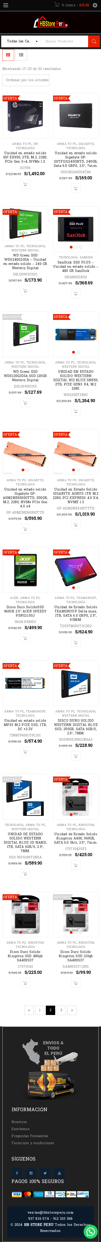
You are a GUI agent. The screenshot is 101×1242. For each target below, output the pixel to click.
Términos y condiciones (33, 1143)
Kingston (86, 825)
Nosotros (19, 1122)
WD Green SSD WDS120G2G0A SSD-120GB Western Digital (25, 376)
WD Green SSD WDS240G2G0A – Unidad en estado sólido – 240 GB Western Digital (25, 262)
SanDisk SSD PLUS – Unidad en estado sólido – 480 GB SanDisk (75, 267)
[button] (91, 1232)
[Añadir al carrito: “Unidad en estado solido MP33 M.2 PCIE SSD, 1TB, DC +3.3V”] (25, 751)
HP (36, 144)
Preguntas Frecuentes (30, 1136)
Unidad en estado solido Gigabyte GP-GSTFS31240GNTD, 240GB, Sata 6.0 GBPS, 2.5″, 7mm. (76, 159)
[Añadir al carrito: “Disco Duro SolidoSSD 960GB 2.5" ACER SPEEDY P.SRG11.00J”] (25, 638)
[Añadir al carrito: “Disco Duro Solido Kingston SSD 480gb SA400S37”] (25, 982)
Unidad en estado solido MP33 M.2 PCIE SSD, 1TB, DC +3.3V (25, 725)
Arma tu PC (22, 144)
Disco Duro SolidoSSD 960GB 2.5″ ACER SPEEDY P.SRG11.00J (25, 611)
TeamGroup (86, 598)
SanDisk (86, 257)
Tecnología (25, 148)
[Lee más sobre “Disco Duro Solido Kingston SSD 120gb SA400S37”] (76, 982)
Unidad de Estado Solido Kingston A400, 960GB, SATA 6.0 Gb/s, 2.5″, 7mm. (75, 838)
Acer (14, 598)
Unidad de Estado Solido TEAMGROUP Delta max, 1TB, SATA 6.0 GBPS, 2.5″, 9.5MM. (75, 613)
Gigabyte (86, 144)
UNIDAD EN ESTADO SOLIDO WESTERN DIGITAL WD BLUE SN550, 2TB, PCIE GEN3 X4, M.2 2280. (75, 380)
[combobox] (21, 41)
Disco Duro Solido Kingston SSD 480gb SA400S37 (25, 956)
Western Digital (25, 250)
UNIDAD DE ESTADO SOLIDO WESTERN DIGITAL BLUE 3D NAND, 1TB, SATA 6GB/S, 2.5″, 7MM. (25, 842)
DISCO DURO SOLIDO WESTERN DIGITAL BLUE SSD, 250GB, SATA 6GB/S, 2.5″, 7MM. (76, 727)
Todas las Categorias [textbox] (24, 41)
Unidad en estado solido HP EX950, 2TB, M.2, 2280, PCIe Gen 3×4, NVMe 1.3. (25, 157)
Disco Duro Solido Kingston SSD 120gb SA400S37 (76, 956)
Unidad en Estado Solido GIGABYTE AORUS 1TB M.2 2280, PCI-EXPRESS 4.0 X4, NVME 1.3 (76, 496)
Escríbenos (21, 1129)
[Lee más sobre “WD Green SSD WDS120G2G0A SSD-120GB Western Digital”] (25, 402)
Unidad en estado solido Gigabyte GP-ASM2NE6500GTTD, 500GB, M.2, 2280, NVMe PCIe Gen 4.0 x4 (25, 498)
